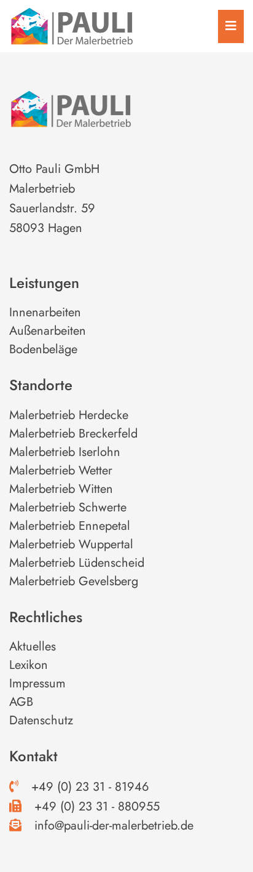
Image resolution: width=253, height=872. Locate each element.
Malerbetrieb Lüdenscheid (76, 563)
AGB (21, 702)
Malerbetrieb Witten (61, 489)
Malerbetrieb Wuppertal (71, 544)
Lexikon (28, 665)
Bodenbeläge (43, 349)
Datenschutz (41, 720)
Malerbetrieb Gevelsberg (73, 581)
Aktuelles (32, 646)
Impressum (37, 683)
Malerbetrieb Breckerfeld (73, 433)
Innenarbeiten (45, 312)
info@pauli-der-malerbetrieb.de (112, 825)
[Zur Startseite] (71, 25)
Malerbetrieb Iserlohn (64, 452)
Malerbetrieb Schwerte (67, 507)
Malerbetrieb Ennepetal (69, 526)
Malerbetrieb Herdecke (68, 415)
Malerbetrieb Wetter (60, 470)
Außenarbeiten (47, 331)
